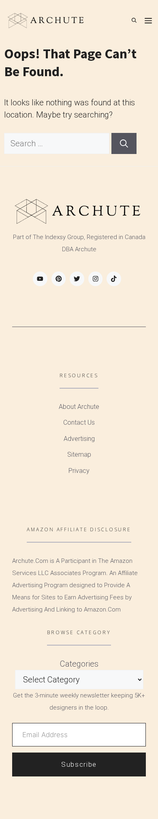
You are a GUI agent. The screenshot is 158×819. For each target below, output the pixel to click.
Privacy (79, 471)
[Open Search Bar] (134, 20)
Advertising (79, 439)
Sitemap (79, 454)
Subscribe (79, 764)
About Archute (79, 407)
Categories (79, 664)
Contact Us (79, 422)
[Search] (124, 143)
